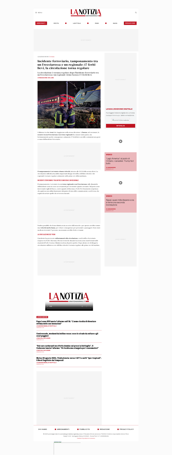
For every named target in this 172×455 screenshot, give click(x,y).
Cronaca (51, 56)
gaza (115, 23)
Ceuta (56, 23)
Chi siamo (42, 429)
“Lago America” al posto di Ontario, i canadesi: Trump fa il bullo (120, 161)
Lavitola (77, 23)
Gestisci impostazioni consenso (86, 438)
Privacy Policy (127, 429)
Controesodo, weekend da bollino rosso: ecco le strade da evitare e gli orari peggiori (67, 334)
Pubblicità (85, 429)
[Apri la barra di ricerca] (135, 12)
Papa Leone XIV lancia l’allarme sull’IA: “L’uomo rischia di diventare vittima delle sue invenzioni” (66, 322)
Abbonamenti (63, 429)
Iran (97, 23)
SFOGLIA (120, 125)
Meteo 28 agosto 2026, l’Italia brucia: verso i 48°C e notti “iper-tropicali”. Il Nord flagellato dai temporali (69, 359)
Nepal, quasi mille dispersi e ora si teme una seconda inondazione (120, 202)
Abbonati (41, 23)
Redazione (130, 23)
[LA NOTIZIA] (86, 12)
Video (109, 155)
